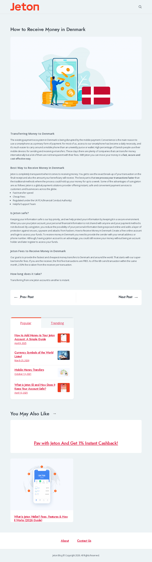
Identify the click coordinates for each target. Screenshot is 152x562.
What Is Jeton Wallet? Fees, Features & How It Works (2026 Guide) (41, 518)
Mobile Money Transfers (29, 370)
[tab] (25, 322)
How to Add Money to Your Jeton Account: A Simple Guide (34, 337)
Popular (25, 323)
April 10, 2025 (21, 392)
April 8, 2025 (20, 343)
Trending (57, 323)
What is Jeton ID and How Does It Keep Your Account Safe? (34, 387)
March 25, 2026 (21, 360)
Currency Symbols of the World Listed (33, 354)
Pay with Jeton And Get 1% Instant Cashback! (76, 443)
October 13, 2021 (22, 374)
